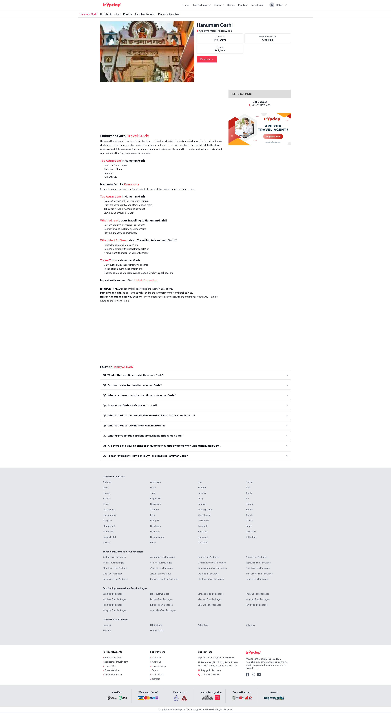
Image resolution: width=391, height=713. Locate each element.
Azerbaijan (155, 482)
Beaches (107, 624)
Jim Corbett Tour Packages (259, 573)
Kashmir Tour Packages (114, 557)
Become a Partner (113, 657)
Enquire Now (206, 59)
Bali (200, 482)
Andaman (107, 482)
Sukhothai (251, 537)
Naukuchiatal (109, 537)
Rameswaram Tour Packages (212, 568)
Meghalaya (155, 498)
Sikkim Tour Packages (161, 562)
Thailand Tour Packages (257, 593)
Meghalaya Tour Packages (211, 579)
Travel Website (111, 670)
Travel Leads (257, 5)
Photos (127, 14)
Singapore (155, 504)
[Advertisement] (162, 108)
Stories (231, 5)
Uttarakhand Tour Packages (212, 562)
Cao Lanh (202, 542)
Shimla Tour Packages (256, 557)
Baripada (202, 531)
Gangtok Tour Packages (258, 568)
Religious (250, 624)
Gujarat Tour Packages (161, 568)
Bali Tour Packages (159, 593)
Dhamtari (155, 531)
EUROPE (202, 487)
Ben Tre (249, 509)
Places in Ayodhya (168, 14)
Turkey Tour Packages (257, 604)
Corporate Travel (113, 674)
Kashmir (202, 493)
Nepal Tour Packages (113, 604)
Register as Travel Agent (116, 661)
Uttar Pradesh (218, 30)
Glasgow (107, 520)
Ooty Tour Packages (208, 573)
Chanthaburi (204, 515)
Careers (156, 678)
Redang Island (205, 509)
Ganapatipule (109, 515)
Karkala (249, 515)
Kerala (249, 493)
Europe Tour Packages (161, 604)
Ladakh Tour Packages (257, 579)
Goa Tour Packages (112, 573)
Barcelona (203, 537)
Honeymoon (156, 630)
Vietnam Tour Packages (209, 599)
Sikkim (106, 504)
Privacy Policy (159, 666)
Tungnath (203, 526)
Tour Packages (200, 5)
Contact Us (158, 674)
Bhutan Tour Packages (161, 599)
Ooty (200, 498)
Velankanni (108, 531)
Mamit (249, 526)
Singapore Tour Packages (211, 593)
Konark (249, 520)
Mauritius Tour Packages (258, 599)
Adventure (203, 624)
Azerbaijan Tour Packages (163, 610)
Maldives (107, 498)
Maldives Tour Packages (114, 599)
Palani (153, 542)
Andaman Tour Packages (162, 557)
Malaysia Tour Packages (114, 610)
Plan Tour (242, 5)
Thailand (250, 504)
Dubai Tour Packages (113, 593)
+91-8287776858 (210, 674)
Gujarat (106, 493)
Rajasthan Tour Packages (258, 562)
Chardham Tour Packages (115, 568)
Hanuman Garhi (88, 14)
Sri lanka (202, 504)
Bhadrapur (155, 526)
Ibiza (152, 515)
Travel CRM (109, 666)
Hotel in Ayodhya (110, 14)
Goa (248, 487)
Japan (153, 493)
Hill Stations (156, 624)
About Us (156, 661)
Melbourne (203, 520)
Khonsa (106, 542)
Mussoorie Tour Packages (115, 579)
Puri (247, 498)
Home (186, 5)
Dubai (105, 487)
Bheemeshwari (157, 537)
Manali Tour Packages (113, 562)
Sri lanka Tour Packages (209, 604)
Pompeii (154, 520)
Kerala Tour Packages (208, 557)
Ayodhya (204, 30)
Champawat (109, 526)
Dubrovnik (251, 531)
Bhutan (249, 482)
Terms (155, 670)
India (229, 30)
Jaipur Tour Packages (160, 573)
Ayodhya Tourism (145, 14)
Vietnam (154, 509)
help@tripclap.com (211, 670)
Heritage (107, 630)
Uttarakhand (109, 509)
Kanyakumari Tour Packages (164, 579)
